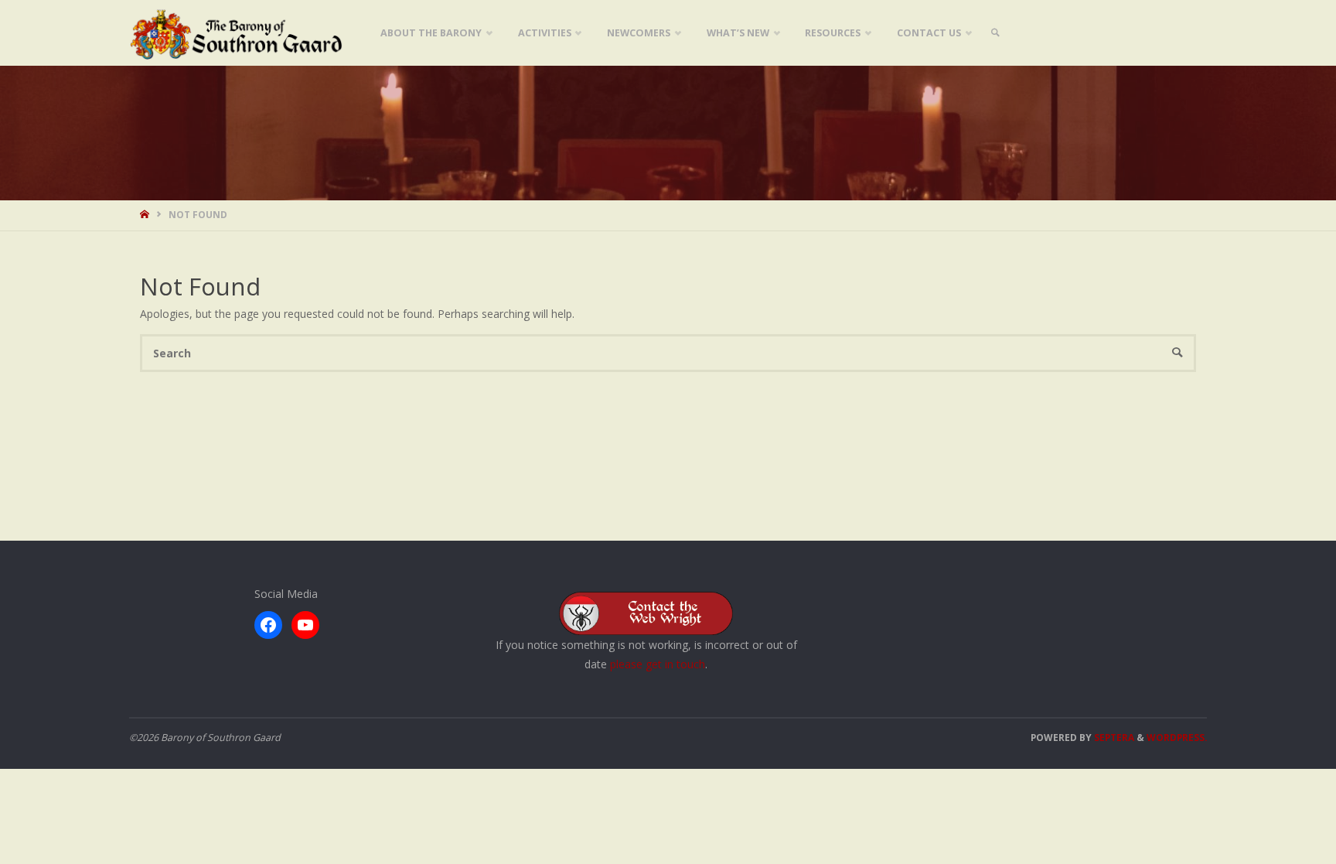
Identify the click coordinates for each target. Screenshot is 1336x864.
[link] (995, 33)
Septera (1113, 737)
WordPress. (1177, 737)
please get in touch (657, 664)
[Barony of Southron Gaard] (236, 33)
